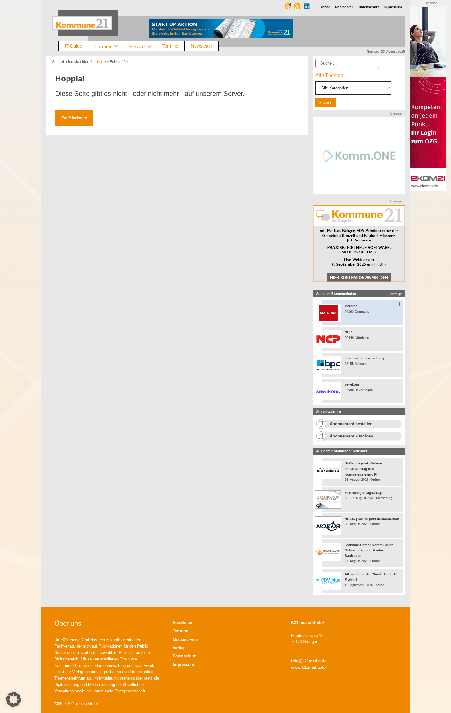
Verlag (179, 647)
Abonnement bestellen (351, 423)
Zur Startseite (74, 118)
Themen (102, 46)
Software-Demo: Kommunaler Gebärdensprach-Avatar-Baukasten (369, 550)
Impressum (183, 664)
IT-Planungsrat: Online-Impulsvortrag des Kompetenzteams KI (363, 468)
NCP (348, 332)
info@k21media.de (308, 661)
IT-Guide (73, 46)
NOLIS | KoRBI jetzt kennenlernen (372, 519)
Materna (351, 306)
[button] (13, 699)
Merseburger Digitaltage (364, 493)
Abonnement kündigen (351, 436)
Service (137, 46)
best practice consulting (364, 358)
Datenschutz (184, 656)
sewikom (352, 384)
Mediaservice (185, 639)
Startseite (98, 62)
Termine (170, 46)
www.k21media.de (308, 667)
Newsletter (201, 46)
